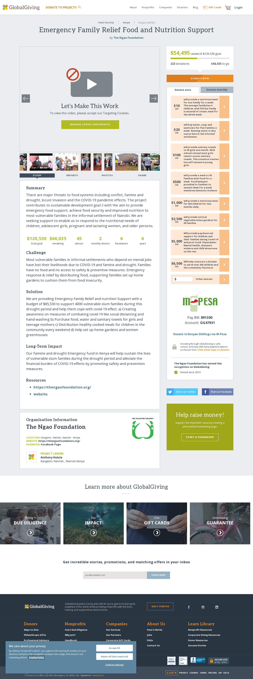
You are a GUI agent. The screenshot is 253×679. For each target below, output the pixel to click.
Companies (165, 7)
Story (37, 175)
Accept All (114, 648)
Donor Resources (198, 640)
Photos (107, 175)
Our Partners (113, 634)
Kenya (126, 22)
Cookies (193, 672)
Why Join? (70, 634)
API (220, 672)
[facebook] (188, 607)
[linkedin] (216, 607)
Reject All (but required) (114, 656)
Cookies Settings (114, 664)
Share (142, 175)
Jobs (149, 634)
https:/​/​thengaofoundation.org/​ (62, 387)
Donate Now (200, 78)
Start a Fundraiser (200, 437)
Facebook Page (51, 444)
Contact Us (153, 645)
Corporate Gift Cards (118, 640)
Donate (61, 7)
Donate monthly (217, 89)
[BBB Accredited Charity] (199, 661)
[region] (71, 657)
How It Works (154, 629)
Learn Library (201, 624)
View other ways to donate (213, 349)
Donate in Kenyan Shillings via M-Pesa (200, 334)
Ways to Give (31, 629)
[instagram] (203, 607)
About (133, 7)
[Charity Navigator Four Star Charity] (173, 660)
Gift (215, 7)
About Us (156, 624)
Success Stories (197, 645)
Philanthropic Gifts (35, 634)
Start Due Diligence (76, 629)
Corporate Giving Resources (204, 634)
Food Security (106, 22)
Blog (195, 7)
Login (239, 7)
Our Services (113, 629)
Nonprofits (148, 7)
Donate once (183, 89)
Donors (30, 624)
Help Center (160, 606)
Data (226, 672)
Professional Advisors (36, 640)
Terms (203, 672)
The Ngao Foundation (128, 38)
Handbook (71, 640)
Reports (72, 175)
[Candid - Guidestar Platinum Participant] (185, 660)
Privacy (183, 672)
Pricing (212, 672)
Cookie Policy (36, 657)
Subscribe (158, 575)
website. (40, 394)
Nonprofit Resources (200, 629)
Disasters (182, 7)
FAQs (150, 640)
